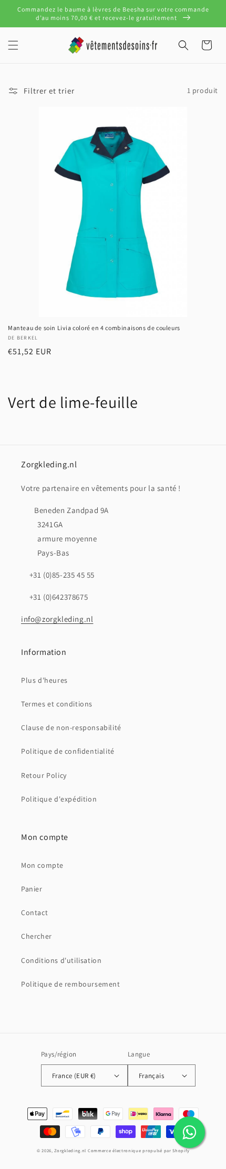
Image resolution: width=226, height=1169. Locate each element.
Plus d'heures (44, 680)
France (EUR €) (74, 1075)
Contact (34, 912)
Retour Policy (44, 775)
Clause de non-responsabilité (71, 727)
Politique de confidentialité (68, 751)
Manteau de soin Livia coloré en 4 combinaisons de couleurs (94, 328)
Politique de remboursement (70, 984)
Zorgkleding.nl (70, 1150)
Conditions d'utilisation (61, 960)
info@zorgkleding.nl (57, 619)
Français (151, 1075)
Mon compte (42, 865)
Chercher (36, 936)
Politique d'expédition (59, 799)
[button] (13, 45)
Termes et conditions (57, 704)
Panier (32, 889)
